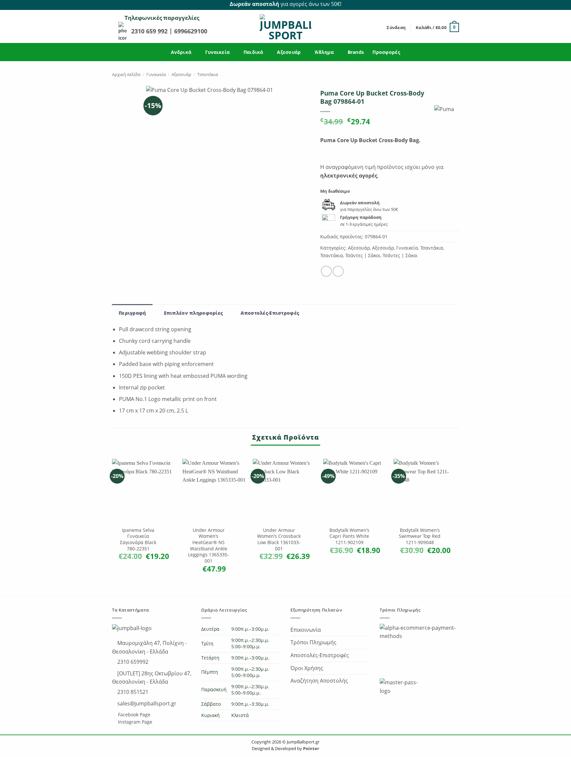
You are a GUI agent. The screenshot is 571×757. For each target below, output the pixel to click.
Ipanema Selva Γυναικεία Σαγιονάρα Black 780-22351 (138, 539)
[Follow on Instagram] (455, 4)
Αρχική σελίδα (126, 74)
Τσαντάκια (207, 74)
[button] (396, 27)
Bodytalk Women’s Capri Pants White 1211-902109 (349, 536)
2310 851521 (132, 692)
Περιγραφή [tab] (132, 313)
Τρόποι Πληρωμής (313, 642)
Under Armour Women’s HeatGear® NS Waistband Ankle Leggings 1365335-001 (208, 545)
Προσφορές (386, 52)
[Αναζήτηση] (379, 27)
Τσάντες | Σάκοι (362, 255)
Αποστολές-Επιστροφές (319, 655)
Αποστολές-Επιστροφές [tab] (270, 313)
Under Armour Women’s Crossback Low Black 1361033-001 (279, 539)
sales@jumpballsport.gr (146, 703)
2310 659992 (132, 661)
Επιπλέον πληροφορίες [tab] (193, 313)
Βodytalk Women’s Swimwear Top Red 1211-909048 (419, 536)
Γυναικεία (217, 52)
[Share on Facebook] (326, 271)
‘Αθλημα (324, 52)
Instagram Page (134, 722)
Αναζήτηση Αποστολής (319, 680)
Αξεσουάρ (289, 52)
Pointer (310, 748)
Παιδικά (253, 52)
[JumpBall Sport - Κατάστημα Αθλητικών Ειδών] (285, 27)
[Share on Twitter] (338, 271)
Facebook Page (133, 714)
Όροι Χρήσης (306, 668)
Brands (356, 52)
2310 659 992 (150, 31)
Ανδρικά (181, 52)
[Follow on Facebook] (447, 4)
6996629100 (190, 31)
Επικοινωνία (305, 629)
